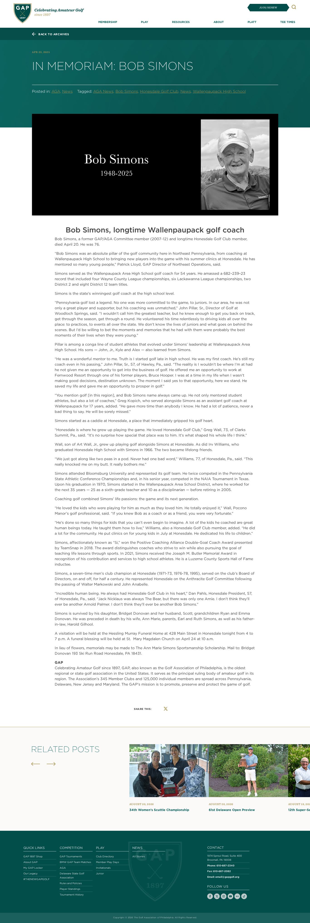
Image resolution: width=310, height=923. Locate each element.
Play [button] (144, 22)
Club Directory (105, 856)
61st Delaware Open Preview (232, 810)
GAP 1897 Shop (32, 856)
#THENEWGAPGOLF (36, 879)
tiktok (244, 896)
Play (100, 848)
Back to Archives (53, 34)
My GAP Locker (33, 867)
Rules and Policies (71, 883)
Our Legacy (30, 873)
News (67, 91)
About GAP (30, 862)
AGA (63, 867)
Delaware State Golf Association (72, 875)
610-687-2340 (225, 865)
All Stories (138, 856)
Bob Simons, (127, 91)
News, (186, 91)
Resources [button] (181, 22)
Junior (100, 873)
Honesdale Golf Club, (159, 91)
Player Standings (70, 889)
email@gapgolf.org (227, 876)
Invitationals (103, 867)
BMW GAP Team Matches (75, 862)
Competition (71, 848)
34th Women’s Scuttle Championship (159, 810)
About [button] (219, 22)
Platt (252, 22)
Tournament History (72, 894)
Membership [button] (107, 22)
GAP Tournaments (71, 856)
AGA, (56, 91)
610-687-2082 (222, 871)
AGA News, (103, 91)
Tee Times (287, 22)
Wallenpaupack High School (219, 91)
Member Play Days (107, 862)
